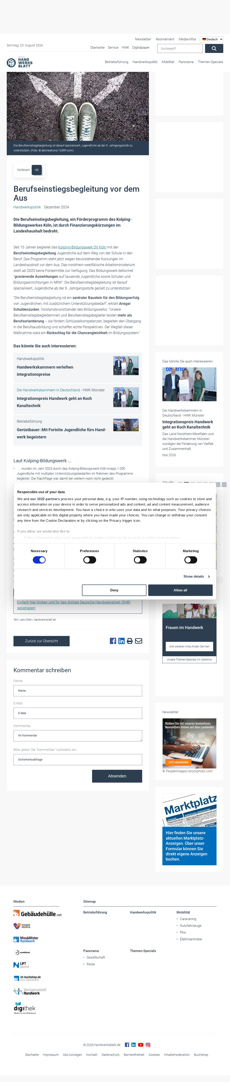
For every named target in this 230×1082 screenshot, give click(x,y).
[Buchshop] (36, 978)
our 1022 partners (45, 499)
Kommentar (22, 726)
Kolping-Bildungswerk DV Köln (82, 247)
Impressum (51, 1055)
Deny (114, 590)
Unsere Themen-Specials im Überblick (189, 659)
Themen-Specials (210, 62)
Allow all (180, 590)
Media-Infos (187, 39)
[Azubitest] (36, 952)
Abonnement (165, 39)
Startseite (32, 1055)
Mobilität (168, 62)
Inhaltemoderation (177, 1055)
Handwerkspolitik (145, 62)
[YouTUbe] (141, 1045)
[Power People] (36, 926)
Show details (194, 577)
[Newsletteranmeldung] (189, 743)
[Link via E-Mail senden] (137, 641)
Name (17, 681)
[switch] (89, 560)
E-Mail (17, 703)
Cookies (154, 1055)
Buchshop (201, 1055)
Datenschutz (110, 1055)
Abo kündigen (72, 1055)
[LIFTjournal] (36, 965)
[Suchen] (214, 48)
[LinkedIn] (120, 641)
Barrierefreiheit (134, 1055)
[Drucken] (129, 641)
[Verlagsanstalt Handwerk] (36, 991)
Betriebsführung (116, 62)
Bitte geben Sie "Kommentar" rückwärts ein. (45, 750)
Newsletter (143, 39)
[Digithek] (36, 1008)
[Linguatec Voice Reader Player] (37, 170)
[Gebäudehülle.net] (36, 913)
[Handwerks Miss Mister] (36, 939)
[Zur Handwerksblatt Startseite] (19, 61)
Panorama (186, 62)
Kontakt (91, 1055)
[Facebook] (112, 641)
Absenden (117, 776)
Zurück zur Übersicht (41, 641)
